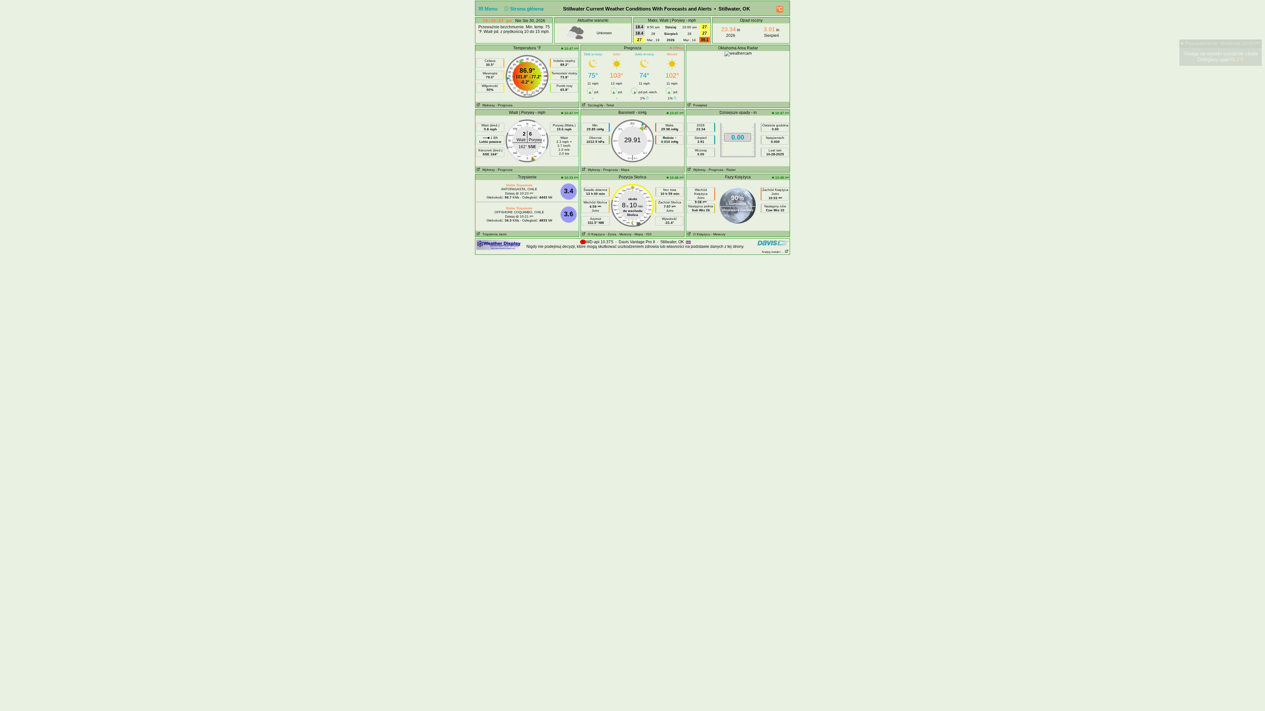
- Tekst (609, 105)
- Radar (730, 169)
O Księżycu (595, 234)
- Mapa (624, 169)
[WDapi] (498, 244)
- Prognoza (504, 105)
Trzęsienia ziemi (493, 234)
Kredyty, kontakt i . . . (773, 251)
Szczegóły (594, 105)
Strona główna (527, 9)
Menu (491, 9)
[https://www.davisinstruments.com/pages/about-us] (773, 242)
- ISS (648, 234)
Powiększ (699, 105)
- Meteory (624, 234)
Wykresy (487, 105)
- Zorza (611, 234)
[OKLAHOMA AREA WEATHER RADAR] (738, 53)
